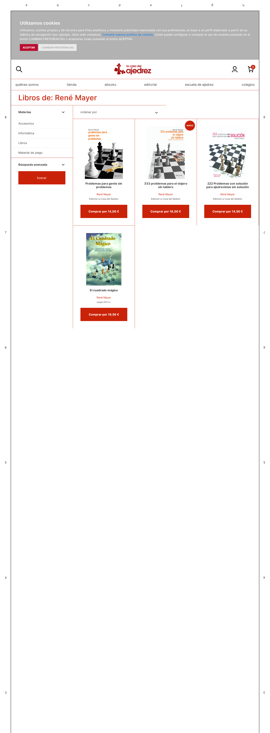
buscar (41, 178)
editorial (150, 85)
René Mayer (104, 194)
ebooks (110, 85)
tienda (71, 85)
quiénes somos (27, 85)
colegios (248, 85)
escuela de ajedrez (199, 85)
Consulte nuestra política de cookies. (128, 34)
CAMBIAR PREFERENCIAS (58, 47)
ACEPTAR (29, 47)
